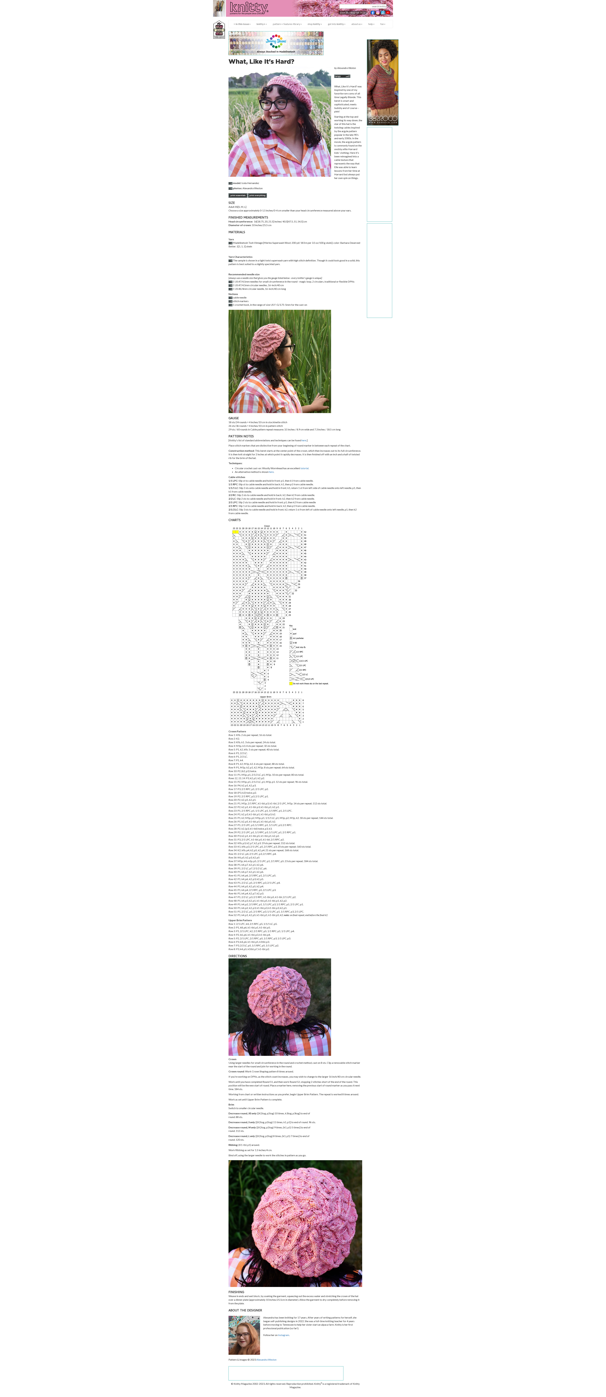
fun (382, 23)
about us (356, 23)
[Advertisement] (379, 174)
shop (314, 23)
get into (336, 23)
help (370, 23)
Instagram (283, 1334)
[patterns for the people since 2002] (246, 10)
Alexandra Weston (266, 1359)
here (304, 440)
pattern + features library (286, 23)
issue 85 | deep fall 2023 (352, 12)
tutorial (304, 468)
